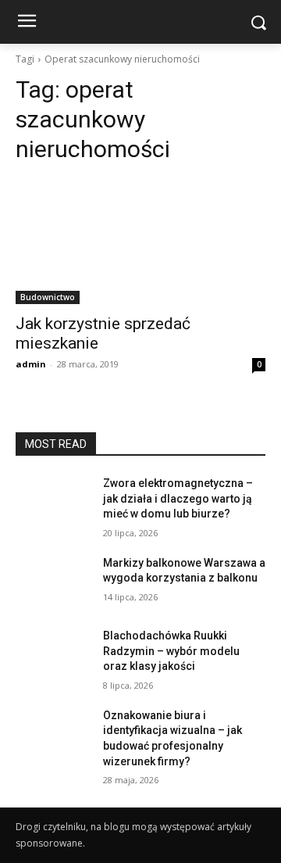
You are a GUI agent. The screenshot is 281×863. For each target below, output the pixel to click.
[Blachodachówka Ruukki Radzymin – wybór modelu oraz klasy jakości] (53, 654)
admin (31, 364)
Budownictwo (47, 297)
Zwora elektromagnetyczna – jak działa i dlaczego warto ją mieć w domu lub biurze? (178, 498)
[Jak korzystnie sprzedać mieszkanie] (140, 241)
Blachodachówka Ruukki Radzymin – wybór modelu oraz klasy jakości (171, 650)
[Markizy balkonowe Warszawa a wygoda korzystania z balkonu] (53, 582)
